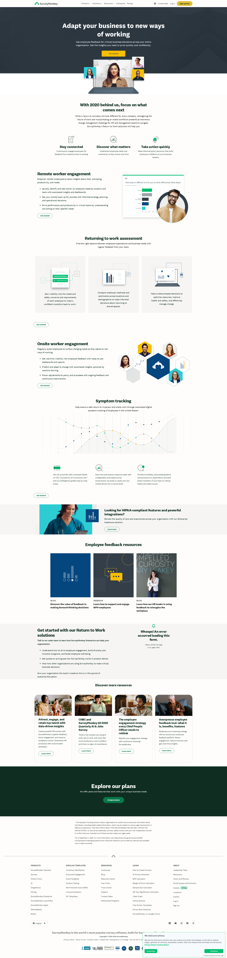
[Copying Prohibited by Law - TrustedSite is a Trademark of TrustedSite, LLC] (109, 949)
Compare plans (113, 800)
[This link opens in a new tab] (170, 923)
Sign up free (185, 3)
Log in (172, 3)
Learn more (112, 529)
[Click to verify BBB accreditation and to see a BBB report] (85, 949)
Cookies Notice (163, 945)
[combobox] (39, 923)
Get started (113, 53)
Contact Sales (163, 3)
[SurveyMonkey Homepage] (46, 4)
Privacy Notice (150, 945)
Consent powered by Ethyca (212, 955)
